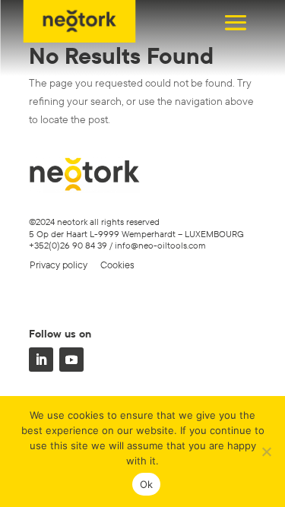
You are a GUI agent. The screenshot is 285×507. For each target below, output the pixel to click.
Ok (147, 484)
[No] (266, 451)
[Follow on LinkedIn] (41, 359)
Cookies (117, 264)
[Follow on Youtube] (71, 359)
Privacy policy (58, 264)
